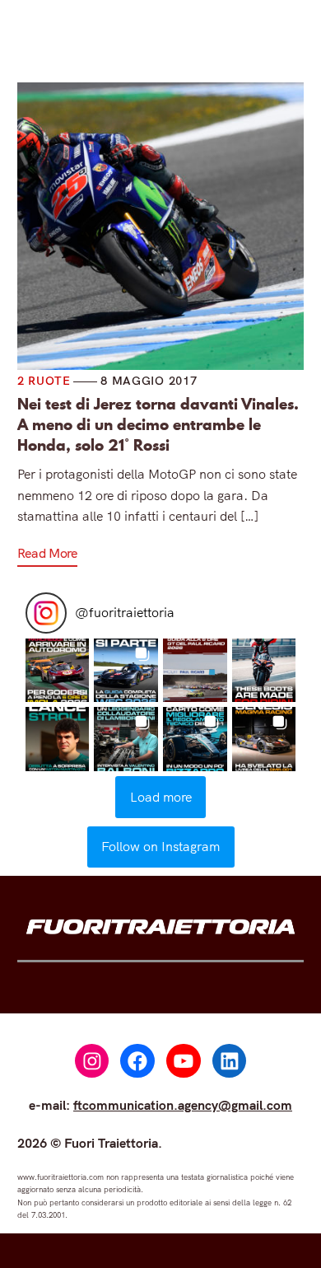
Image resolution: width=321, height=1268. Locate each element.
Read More (47, 553)
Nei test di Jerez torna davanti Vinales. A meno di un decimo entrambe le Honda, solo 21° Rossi (158, 425)
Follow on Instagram (160, 846)
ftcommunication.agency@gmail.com (182, 1105)
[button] (58, 671)
